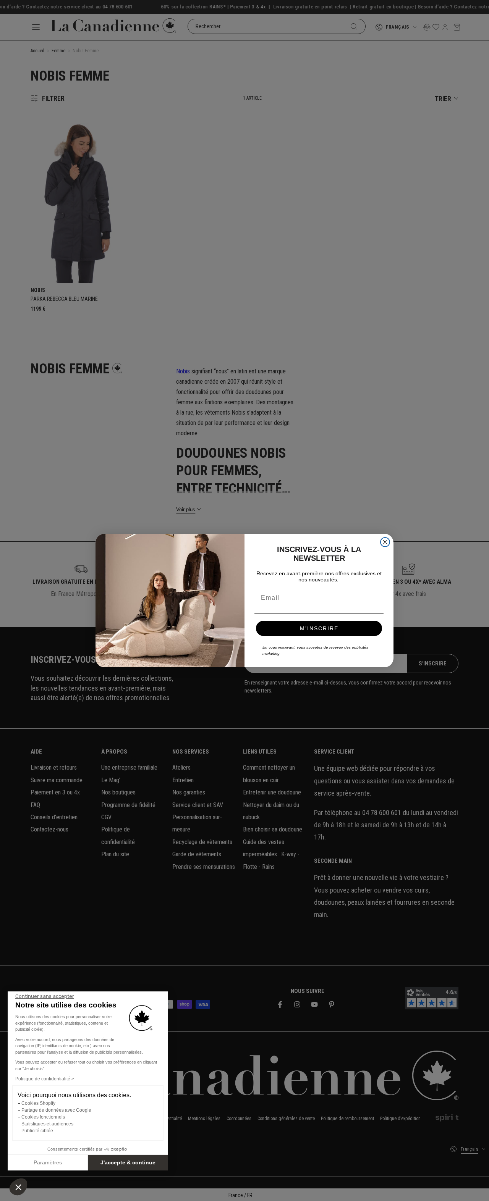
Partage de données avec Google (56, 1110)
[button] (18, 1187)
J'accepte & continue (127, 1162)
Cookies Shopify (38, 1103)
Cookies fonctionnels (43, 1117)
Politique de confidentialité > (44, 1079)
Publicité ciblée (37, 1130)
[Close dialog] (385, 542)
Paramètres (48, 1162)
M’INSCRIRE (319, 628)
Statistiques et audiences (47, 1124)
